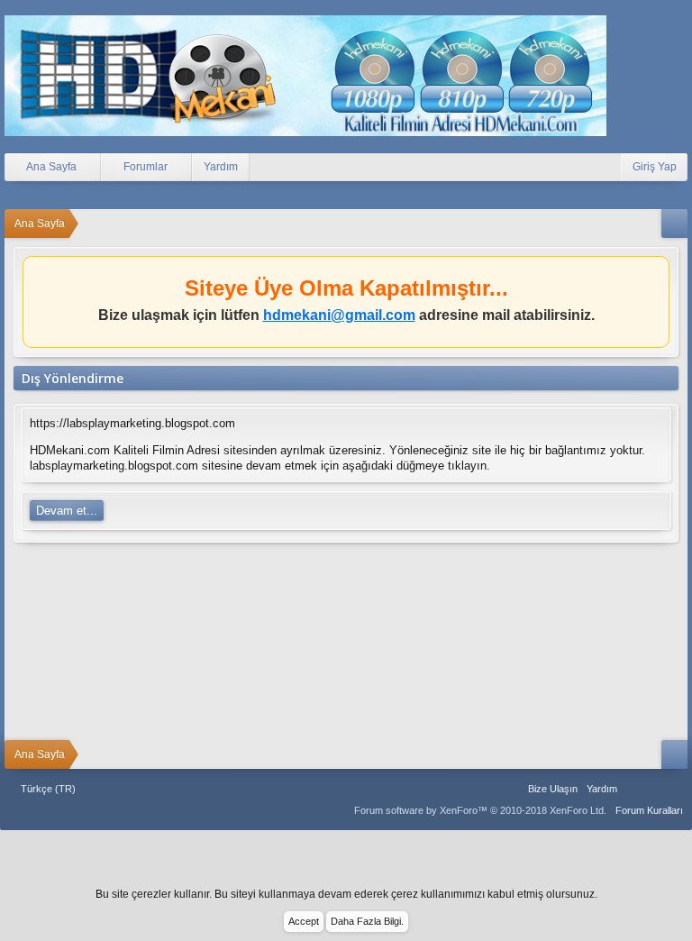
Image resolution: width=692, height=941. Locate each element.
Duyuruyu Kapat (658, 273)
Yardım (221, 166)
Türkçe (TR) (48, 788)
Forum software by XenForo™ (480, 810)
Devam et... (66, 510)
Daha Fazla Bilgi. (367, 921)
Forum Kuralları (649, 810)
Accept (303, 921)
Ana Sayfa (633, 788)
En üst (655, 788)
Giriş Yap (655, 166)
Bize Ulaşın (553, 788)
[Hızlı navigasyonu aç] (674, 223)
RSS (676, 788)
